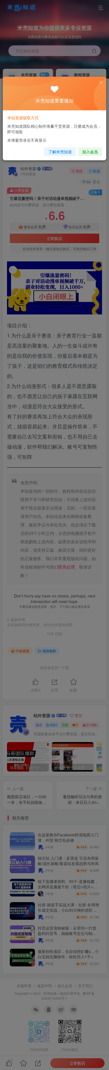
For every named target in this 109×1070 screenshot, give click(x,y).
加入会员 (90, 151)
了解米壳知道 (60, 151)
